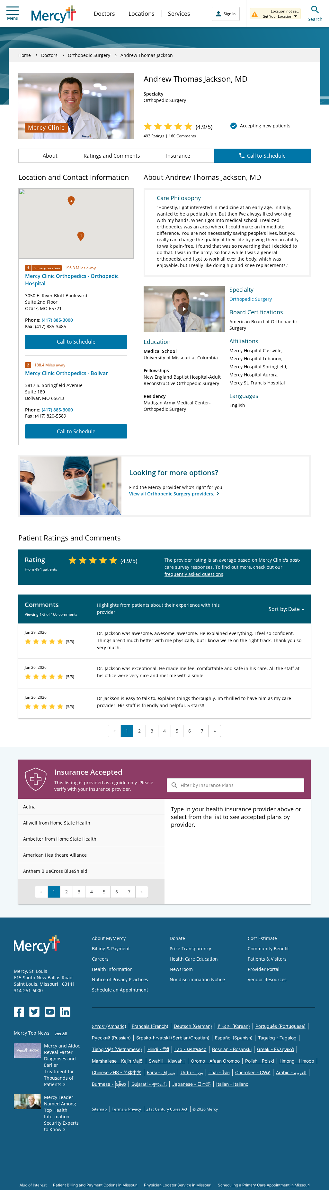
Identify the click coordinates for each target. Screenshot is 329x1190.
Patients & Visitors (267, 959)
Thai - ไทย (219, 1072)
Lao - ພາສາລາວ (190, 1049)
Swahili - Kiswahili (167, 1061)
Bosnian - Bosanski (232, 1049)
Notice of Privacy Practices (120, 979)
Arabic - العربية (291, 1072)
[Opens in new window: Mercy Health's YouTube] (50, 1012)
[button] (81, 236)
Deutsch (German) (193, 1026)
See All (61, 1033)
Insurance (178, 155)
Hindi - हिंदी (158, 1049)
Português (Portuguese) (280, 1026)
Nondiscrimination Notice (197, 979)
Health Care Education (194, 959)
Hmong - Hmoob (297, 1061)
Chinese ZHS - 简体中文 (116, 1072)
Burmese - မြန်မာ (109, 1084)
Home (24, 55)
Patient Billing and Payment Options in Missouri (95, 1185)
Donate (177, 938)
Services (179, 13)
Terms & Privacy (127, 1109)
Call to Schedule (266, 155)
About (50, 155)
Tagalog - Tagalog (277, 1037)
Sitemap (100, 1109)
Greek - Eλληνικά (275, 1049)
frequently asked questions (193, 574)
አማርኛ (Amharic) (109, 1026)
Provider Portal (264, 969)
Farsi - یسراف (161, 1072)
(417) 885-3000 (57, 320)
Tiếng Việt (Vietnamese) (117, 1049)
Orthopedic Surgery (89, 55)
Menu (12, 18)
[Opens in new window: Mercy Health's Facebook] (19, 1012)
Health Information (112, 969)
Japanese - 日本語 (191, 1084)
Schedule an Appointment (120, 990)
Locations (142, 13)
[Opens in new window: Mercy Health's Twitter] (34, 1012)
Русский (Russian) (111, 1037)
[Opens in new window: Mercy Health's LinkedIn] (65, 1012)
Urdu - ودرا (192, 1072)
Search (315, 19)
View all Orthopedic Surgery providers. (172, 494)
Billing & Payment (111, 949)
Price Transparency (190, 949)
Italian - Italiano (232, 1084)
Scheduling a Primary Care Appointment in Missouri (264, 1185)
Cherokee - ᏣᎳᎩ (253, 1072)
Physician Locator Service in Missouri (177, 1185)
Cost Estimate (262, 938)
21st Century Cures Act (167, 1109)
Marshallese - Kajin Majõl (117, 1061)
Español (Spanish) (234, 1037)
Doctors (104, 13)
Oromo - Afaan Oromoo (215, 1061)
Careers (100, 959)
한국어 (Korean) (234, 1026)
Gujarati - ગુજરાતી (149, 1084)
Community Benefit (268, 949)
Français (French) (150, 1026)
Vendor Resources (267, 979)
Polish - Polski (259, 1061)
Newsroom (181, 969)
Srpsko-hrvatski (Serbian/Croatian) (172, 1037)
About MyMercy (109, 938)
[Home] (53, 14)
